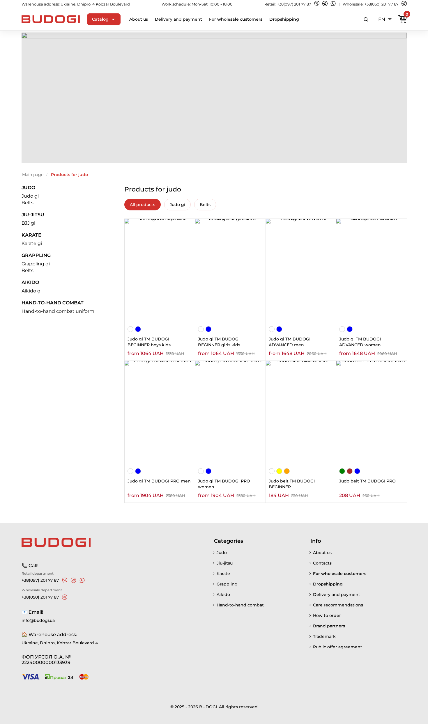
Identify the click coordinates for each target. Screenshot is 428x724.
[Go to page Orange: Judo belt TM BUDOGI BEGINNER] (287, 471)
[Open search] (366, 19)
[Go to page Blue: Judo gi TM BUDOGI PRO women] (208, 471)
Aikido (30, 282)
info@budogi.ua (38, 620)
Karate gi (32, 243)
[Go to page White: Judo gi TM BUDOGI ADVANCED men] (272, 329)
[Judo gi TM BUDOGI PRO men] (160, 413)
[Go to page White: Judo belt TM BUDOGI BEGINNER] (272, 471)
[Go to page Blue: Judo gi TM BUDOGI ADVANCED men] (279, 329)
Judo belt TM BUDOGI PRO (367, 481)
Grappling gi (36, 264)
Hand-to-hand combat (53, 303)
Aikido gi (32, 291)
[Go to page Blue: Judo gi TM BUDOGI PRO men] (138, 471)
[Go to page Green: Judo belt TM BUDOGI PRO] (342, 471)
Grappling (36, 255)
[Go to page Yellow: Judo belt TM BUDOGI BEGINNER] (279, 471)
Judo (28, 187)
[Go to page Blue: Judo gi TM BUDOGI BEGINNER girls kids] (208, 329)
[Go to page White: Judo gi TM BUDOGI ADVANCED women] (342, 329)
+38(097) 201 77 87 (294, 4)
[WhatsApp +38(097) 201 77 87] (82, 580)
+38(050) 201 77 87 (382, 4)
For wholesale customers (235, 19)
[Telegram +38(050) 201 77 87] (64, 597)
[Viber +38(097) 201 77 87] (64, 580)
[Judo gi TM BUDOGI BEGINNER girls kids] (230, 271)
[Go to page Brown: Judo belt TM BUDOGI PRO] (350, 471)
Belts (27, 202)
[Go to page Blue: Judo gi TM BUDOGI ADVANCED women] (350, 329)
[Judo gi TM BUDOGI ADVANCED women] (371, 271)
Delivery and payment (178, 19)
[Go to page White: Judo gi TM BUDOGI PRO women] (201, 471)
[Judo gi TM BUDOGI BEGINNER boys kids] (160, 271)
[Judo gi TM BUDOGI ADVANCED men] (301, 271)
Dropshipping (284, 19)
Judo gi (30, 196)
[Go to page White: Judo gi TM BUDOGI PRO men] (130, 471)
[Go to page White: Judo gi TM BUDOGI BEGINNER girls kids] (201, 329)
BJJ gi (28, 223)
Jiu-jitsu (33, 214)
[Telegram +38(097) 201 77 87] (73, 580)
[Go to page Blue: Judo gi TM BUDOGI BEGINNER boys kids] (138, 329)
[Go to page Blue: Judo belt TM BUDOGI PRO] (357, 471)
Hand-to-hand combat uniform (58, 311)
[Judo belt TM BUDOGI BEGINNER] (301, 413)
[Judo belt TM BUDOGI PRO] (371, 413)
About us (138, 19)
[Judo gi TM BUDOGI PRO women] (230, 413)
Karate (31, 235)
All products (142, 204)
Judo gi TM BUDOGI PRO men (159, 481)
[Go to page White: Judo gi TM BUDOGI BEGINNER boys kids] (130, 329)
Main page (32, 174)
